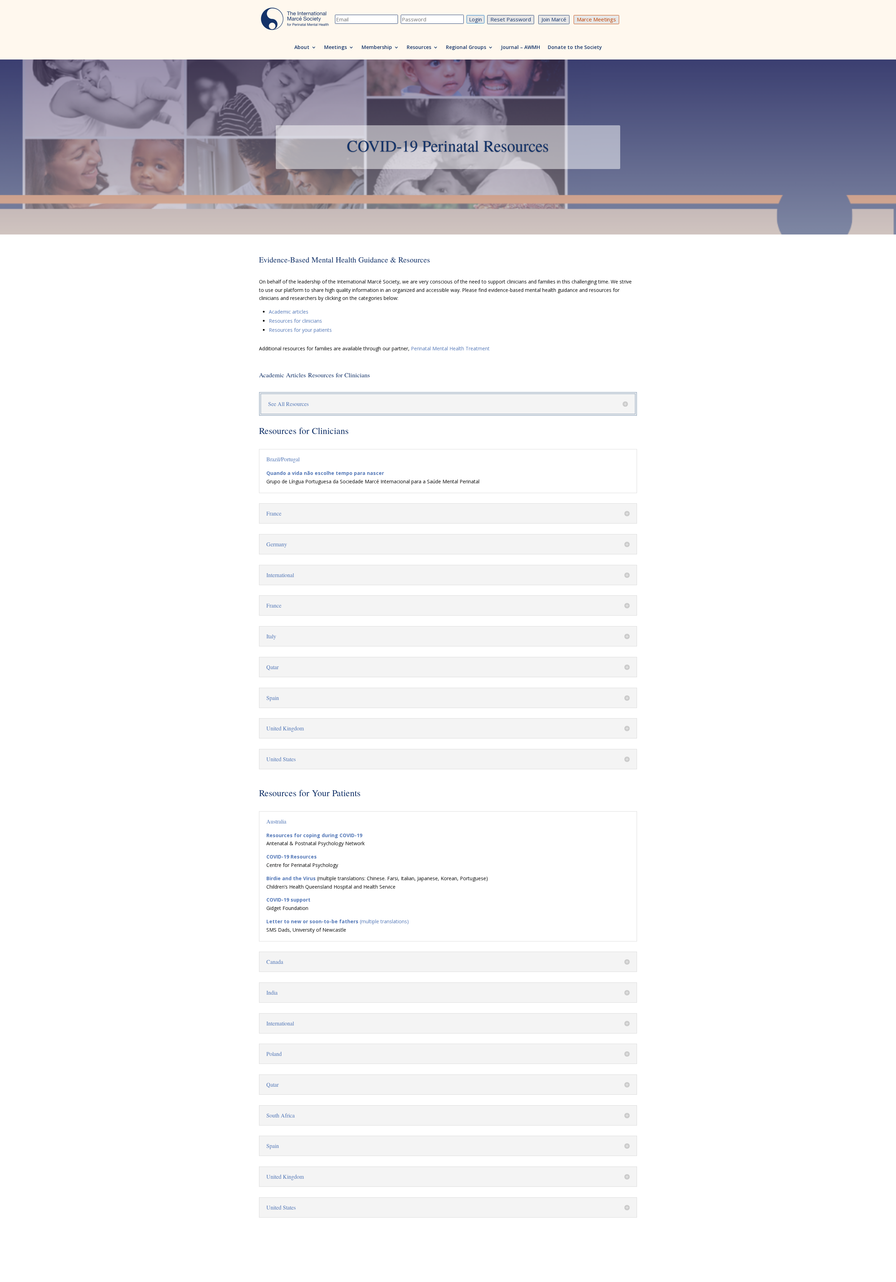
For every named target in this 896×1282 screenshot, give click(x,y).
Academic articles (288, 311)
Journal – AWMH (520, 47)
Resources (419, 47)
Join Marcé (554, 19)
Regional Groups (466, 47)
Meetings (335, 47)
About (301, 47)
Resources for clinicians (295, 320)
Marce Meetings (596, 19)
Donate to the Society (575, 47)
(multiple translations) (337, 921)
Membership (377, 47)
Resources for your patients (300, 330)
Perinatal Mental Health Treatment (450, 348)
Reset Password (511, 19)
